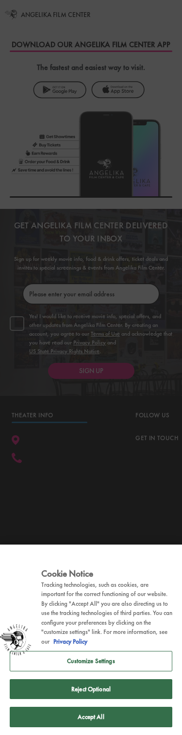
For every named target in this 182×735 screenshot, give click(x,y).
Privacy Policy (70, 641)
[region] (91, 640)
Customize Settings (91, 661)
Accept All (91, 717)
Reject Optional (91, 689)
